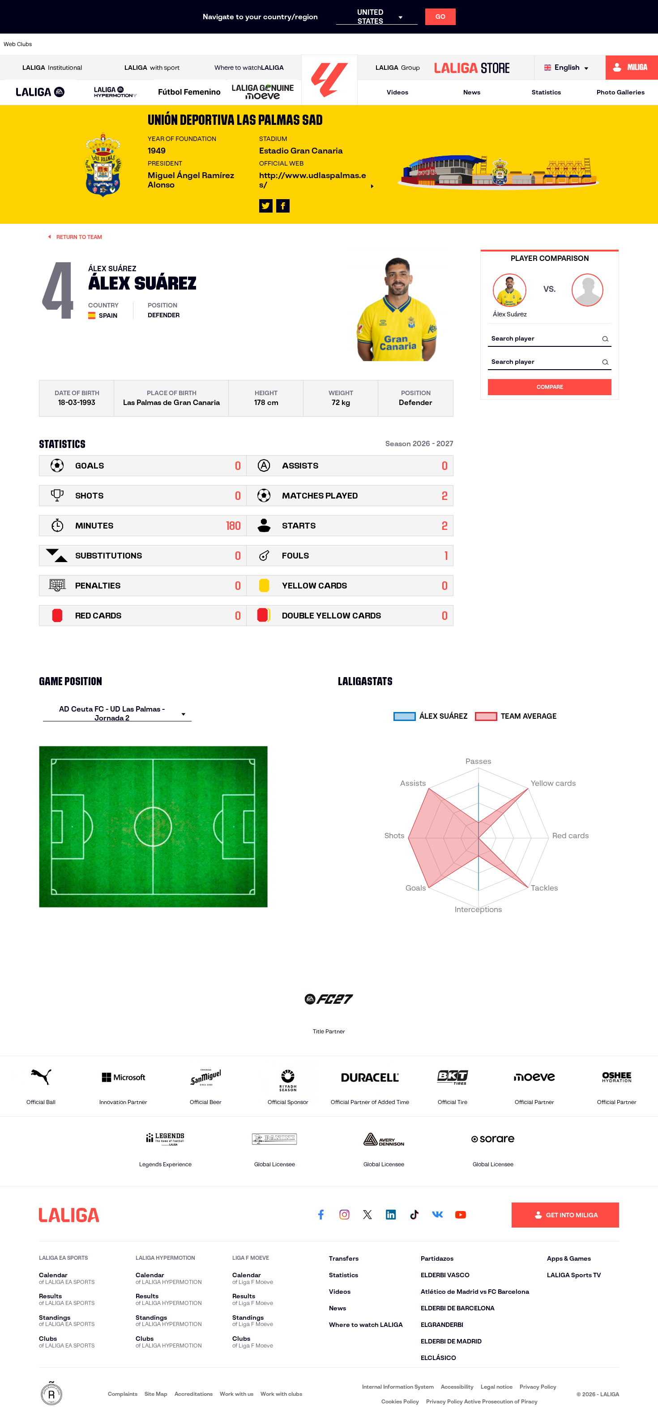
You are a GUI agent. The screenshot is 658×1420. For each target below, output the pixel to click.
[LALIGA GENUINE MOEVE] (263, 93)
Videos (397, 92)
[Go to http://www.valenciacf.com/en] (616, 44)
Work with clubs (281, 1394)
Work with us (236, 1394)
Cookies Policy (400, 1401)
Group (398, 67)
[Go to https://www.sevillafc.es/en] (585, 44)
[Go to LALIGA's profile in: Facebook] (321, 1215)
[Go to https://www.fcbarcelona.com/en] (243, 44)
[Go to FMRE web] (51, 1394)
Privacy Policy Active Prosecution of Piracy (482, 1401)
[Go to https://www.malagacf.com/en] (336, 44)
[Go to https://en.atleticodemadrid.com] (87, 44)
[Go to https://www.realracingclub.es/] (367, 44)
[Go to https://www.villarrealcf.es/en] (647, 44)
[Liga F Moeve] (190, 93)
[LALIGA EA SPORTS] (40, 93)
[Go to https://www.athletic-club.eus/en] (56, 44)
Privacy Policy (538, 1387)
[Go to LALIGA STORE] (472, 67)
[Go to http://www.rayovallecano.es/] (399, 44)
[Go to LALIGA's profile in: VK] (437, 1215)
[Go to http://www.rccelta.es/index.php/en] (149, 44)
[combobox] (549, 338)
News (471, 92)
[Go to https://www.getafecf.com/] (274, 44)
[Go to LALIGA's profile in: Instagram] (344, 1215)
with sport (151, 67)
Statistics (546, 92)
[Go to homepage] (329, 101)
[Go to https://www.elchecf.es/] (211, 44)
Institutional (52, 67)
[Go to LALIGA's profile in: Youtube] (461, 1215)
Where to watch (249, 67)
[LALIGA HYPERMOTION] (115, 92)
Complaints (122, 1394)
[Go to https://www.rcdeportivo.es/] (429, 44)
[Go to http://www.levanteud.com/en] (305, 44)
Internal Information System (398, 1387)
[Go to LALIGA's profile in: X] (266, 206)
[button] (40, 92)
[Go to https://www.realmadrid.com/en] (523, 44)
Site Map (156, 1394)
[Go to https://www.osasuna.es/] (118, 44)
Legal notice (497, 1387)
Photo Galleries (621, 92)
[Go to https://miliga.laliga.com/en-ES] (632, 67)
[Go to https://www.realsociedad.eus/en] (554, 44)
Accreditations (194, 1394)
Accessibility (457, 1387)
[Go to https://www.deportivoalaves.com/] (181, 44)
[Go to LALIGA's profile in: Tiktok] (414, 1215)
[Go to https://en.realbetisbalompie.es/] (492, 44)
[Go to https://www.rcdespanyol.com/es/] (461, 44)
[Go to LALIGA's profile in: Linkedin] (391, 1215)
